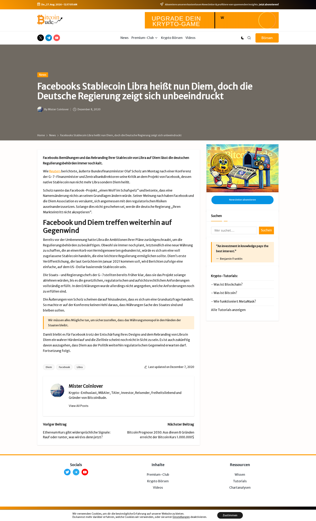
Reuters (55, 171)
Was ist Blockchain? (228, 285)
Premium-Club (158, 475)
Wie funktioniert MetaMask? (235, 301)
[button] (267, 38)
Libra (80, 367)
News (42, 75)
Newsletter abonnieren (242, 199)
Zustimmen (230, 515)
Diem (49, 367)
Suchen (216, 216)
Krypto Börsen (158, 481)
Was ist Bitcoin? (225, 293)
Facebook (64, 367)
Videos (158, 488)
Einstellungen (181, 517)
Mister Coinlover (86, 386)
